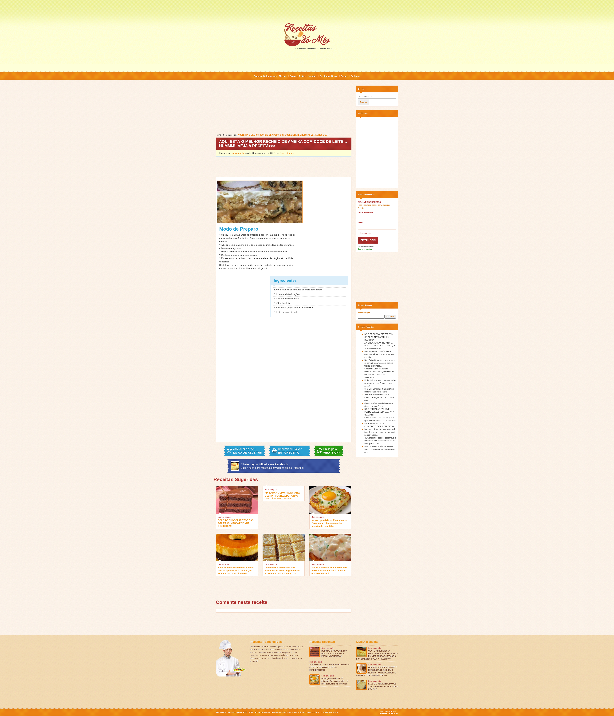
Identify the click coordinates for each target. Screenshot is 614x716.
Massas (283, 76)
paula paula (238, 153)
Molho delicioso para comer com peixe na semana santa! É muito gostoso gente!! (329, 570)
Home (218, 135)
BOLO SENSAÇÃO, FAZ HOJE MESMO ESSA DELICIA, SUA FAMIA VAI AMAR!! (379, 412)
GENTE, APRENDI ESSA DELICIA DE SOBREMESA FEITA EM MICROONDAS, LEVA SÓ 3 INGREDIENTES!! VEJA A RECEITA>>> (377, 655)
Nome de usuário (365, 212)
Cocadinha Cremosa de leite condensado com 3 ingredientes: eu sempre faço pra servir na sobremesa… (283, 570)
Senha (360, 222)
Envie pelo (331, 450)
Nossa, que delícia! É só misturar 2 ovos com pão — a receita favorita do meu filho (329, 523)
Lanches (312, 76)
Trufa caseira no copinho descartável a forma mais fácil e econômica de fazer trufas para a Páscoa (380, 441)
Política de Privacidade (328, 712)
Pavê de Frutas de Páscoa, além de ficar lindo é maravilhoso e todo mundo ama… (380, 449)
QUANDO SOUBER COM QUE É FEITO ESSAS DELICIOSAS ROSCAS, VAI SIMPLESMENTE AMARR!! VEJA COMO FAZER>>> (376, 671)
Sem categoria (229, 135)
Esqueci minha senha (366, 246)
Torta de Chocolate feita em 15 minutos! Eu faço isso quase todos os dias (379, 398)
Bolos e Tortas (298, 76)
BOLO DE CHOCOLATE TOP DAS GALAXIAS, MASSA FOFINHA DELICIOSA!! (235, 523)
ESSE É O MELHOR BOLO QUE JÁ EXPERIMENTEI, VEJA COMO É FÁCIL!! (383, 686)
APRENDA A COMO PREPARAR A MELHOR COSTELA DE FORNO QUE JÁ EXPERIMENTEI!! (282, 495)
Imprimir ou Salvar (290, 450)
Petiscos (355, 76)
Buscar (363, 102)
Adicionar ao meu (247, 450)
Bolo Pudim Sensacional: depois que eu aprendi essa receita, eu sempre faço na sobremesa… (236, 570)
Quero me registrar (365, 249)
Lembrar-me (365, 233)
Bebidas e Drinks (329, 76)
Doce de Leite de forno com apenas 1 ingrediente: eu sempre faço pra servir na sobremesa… (379, 432)
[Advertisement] (307, 11)
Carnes (344, 76)
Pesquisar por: (364, 312)
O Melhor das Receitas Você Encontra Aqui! (313, 49)
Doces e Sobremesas (265, 76)
